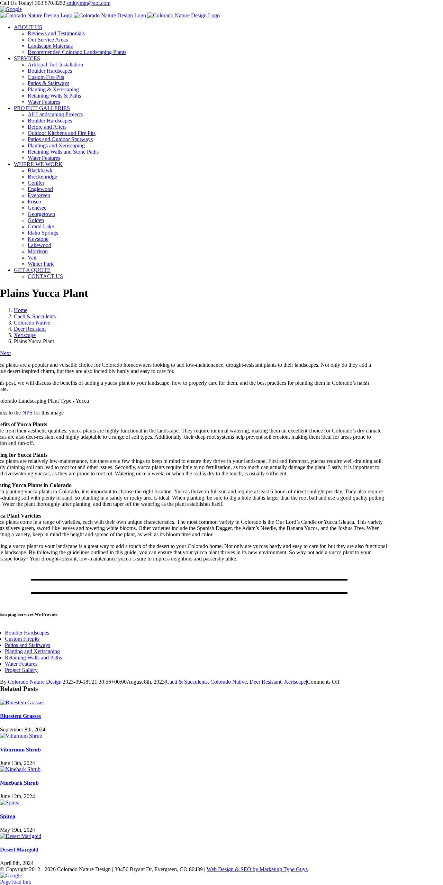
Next (5, 353)
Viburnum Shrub (20, 749)
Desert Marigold (19, 849)
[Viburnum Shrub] (21, 736)
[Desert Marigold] (20, 836)
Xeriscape (295, 682)
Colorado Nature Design (35, 682)
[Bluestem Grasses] (22, 702)
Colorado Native (228, 682)
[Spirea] (9, 802)
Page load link (15, 882)
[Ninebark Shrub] (20, 769)
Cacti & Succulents (187, 682)
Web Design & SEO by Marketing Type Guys (257, 869)
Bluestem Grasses (20, 716)
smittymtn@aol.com (88, 3)
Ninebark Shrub (19, 783)
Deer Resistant (265, 682)
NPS (27, 413)
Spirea (7, 816)
